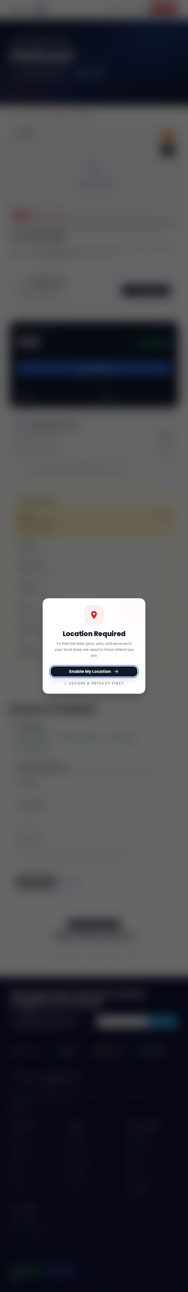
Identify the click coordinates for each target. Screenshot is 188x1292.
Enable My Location (90, 671)
